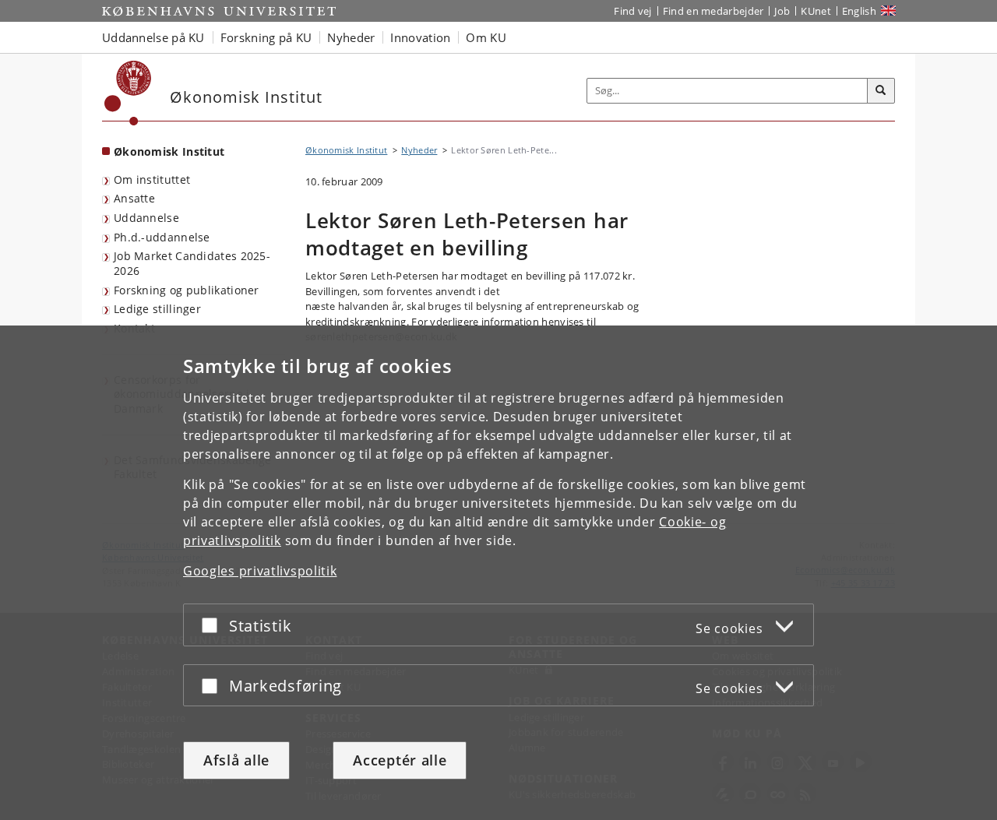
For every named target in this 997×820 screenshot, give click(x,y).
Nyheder (419, 150)
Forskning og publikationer (186, 290)
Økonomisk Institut (169, 151)
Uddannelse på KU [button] (153, 37)
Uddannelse (146, 217)
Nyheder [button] (351, 37)
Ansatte (134, 198)
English (859, 11)
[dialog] (498, 573)
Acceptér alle (399, 760)
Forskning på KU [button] (266, 37)
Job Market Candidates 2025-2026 (192, 263)
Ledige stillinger (157, 308)
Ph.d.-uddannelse (162, 237)
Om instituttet (152, 179)
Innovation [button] (420, 37)
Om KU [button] (486, 37)
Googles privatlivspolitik (260, 570)
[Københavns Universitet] (128, 93)
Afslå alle (236, 760)
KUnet (816, 11)
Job (782, 11)
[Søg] (881, 91)
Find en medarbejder (713, 11)
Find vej (632, 11)
